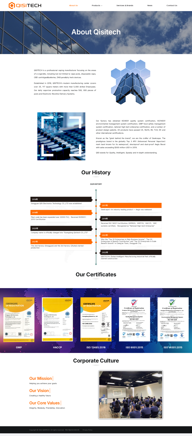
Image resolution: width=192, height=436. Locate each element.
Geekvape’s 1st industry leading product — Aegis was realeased (126, 210)
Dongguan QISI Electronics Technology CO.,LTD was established (56, 203)
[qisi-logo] (25, 2)
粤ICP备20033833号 (72, 430)
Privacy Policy (86, 430)
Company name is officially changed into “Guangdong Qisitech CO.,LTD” (59, 232)
